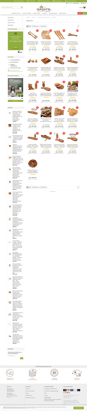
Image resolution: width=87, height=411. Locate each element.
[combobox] (43, 26)
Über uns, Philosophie (30, 391)
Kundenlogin (76, 3)
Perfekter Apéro (11, 20)
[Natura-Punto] (44, 8)
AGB (45, 393)
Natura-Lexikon (62, 13)
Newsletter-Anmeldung (30, 397)
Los (21, 358)
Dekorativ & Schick (11, 22)
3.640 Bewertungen (15, 48)
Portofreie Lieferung (58, 1)
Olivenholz (44, 13)
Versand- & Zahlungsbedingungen (51, 391)
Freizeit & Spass (36, 13)
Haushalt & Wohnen (26, 13)
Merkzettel (84, 3)
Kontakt (27, 393)
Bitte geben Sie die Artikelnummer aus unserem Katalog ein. (15, 353)
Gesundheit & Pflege (16, 13)
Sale (80, 13)
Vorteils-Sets (10, 25)
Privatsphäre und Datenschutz (50, 388)
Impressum (28, 388)
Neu (85, 13)
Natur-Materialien (53, 13)
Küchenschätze (11, 17)
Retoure (46, 395)
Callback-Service (29, 395)
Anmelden (15, 100)
